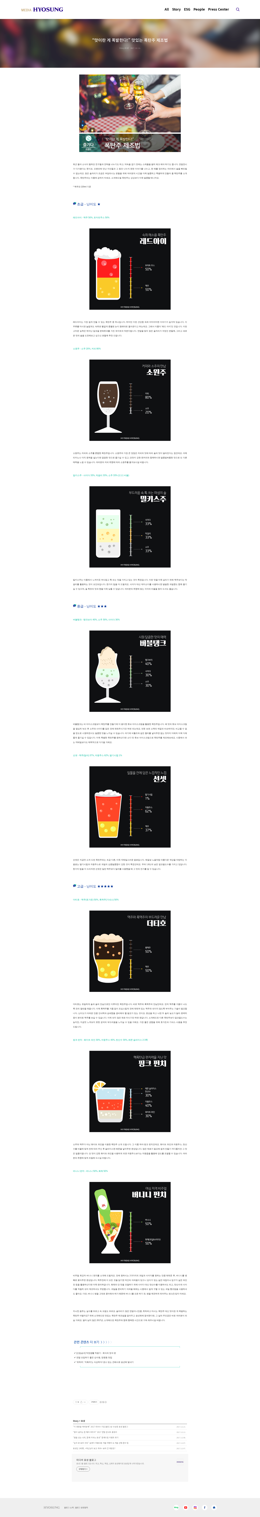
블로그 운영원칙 (81, 1507)
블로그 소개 (69, 1507)
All (167, 9)
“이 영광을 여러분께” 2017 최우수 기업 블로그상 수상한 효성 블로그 (100, 1426)
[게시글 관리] (84, 1402)
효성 (83, 1420)
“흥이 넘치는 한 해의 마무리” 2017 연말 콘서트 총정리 (95, 1432)
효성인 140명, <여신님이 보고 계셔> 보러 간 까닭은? (94, 1448)
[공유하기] (81, 1402)
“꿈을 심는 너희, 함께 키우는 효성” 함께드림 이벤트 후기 (95, 1437)
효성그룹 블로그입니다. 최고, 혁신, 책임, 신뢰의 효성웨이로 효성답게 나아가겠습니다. (110, 1463)
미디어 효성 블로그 (86, 1459)
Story (176, 9)
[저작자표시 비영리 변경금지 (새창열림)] (103, 1402)
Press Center (218, 9)
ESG (187, 9)
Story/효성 (124, 48)
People (199, 9)
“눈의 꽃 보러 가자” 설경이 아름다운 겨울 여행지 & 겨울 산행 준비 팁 (101, 1443)
